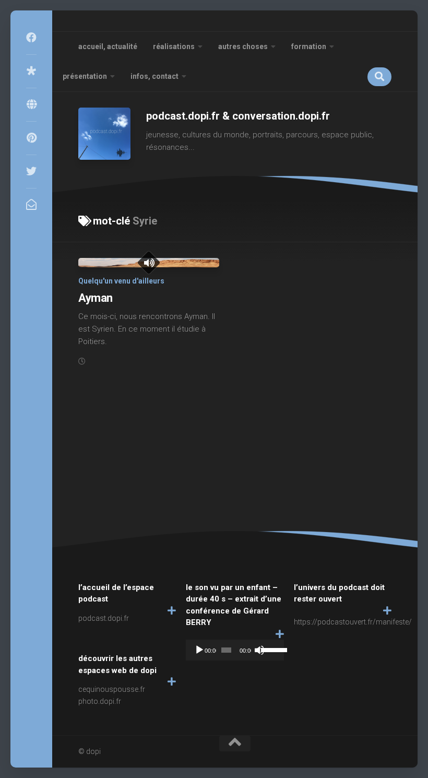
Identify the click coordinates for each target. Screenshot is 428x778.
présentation (85, 76)
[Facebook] (31, 37)
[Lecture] (199, 650)
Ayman (95, 297)
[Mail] (31, 204)
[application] (234, 650)
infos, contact (154, 76)
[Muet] (259, 650)
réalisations (174, 46)
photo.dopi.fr (99, 701)
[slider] (269, 649)
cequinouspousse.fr (111, 689)
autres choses (243, 46)
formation (308, 46)
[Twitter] (31, 171)
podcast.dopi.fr (103, 618)
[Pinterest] (31, 137)
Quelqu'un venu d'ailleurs (121, 281)
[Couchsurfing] (31, 104)
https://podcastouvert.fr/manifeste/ (353, 622)
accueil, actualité (107, 46)
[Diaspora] (31, 71)
